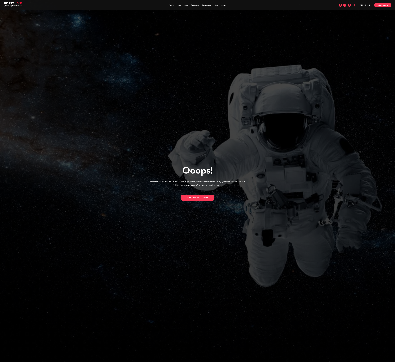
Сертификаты (206, 5)
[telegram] (344, 5)
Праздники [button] (195, 5)
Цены (216, 5)
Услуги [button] (172, 5)
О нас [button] (223, 5)
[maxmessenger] (349, 5)
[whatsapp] (340, 5)
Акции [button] (186, 5)
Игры (179, 5)
